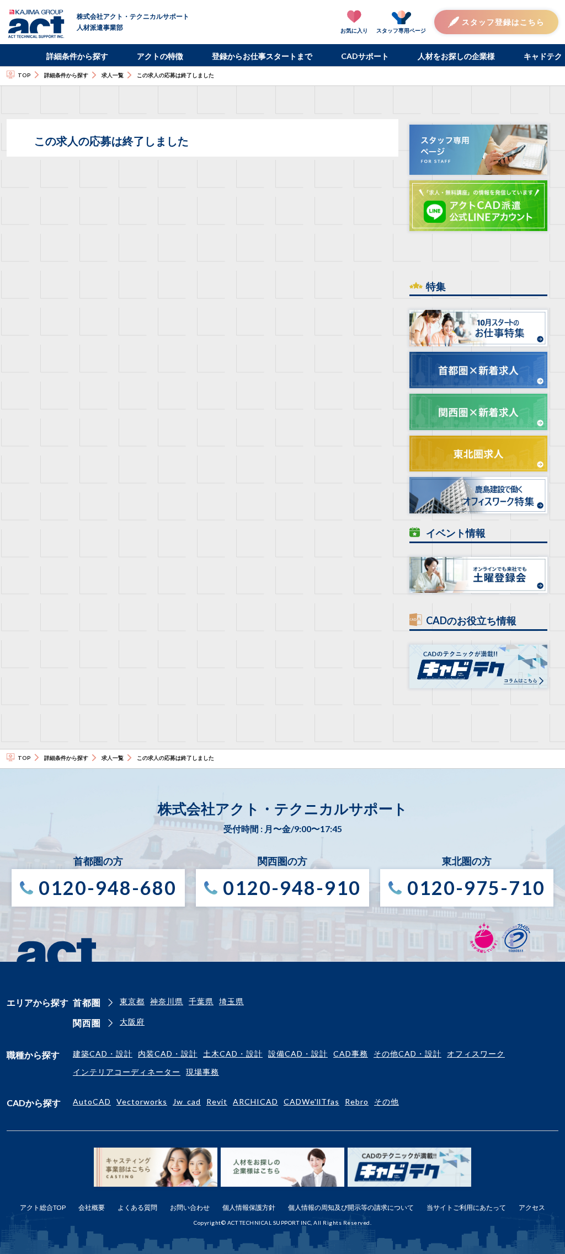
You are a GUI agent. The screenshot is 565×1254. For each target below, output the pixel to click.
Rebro (357, 1101)
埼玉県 (231, 1001)
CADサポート (365, 56)
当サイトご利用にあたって (466, 1207)
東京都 (132, 1001)
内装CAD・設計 (168, 1053)
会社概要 (91, 1207)
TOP (24, 75)
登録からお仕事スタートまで (262, 56)
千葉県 (201, 1001)
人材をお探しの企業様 (456, 56)
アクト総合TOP (43, 1207)
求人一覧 (113, 75)
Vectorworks (141, 1101)
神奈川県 (166, 1001)
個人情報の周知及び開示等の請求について (351, 1207)
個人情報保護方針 (248, 1207)
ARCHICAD (255, 1101)
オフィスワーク (476, 1053)
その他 (386, 1101)
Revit (216, 1101)
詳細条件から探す (77, 56)
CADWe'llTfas (311, 1101)
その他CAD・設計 (407, 1053)
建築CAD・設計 (102, 1053)
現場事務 (202, 1071)
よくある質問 (137, 1207)
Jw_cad (187, 1101)
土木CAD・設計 (233, 1053)
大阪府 (132, 1021)
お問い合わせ (190, 1207)
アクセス (532, 1207)
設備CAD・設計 (298, 1053)
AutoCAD (92, 1101)
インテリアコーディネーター (126, 1071)
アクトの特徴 (160, 56)
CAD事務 (350, 1053)
